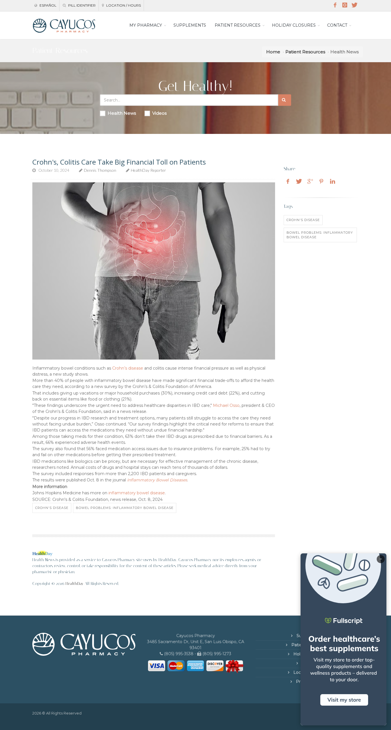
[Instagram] (344, 5)
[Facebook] (335, 5)
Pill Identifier (81, 5)
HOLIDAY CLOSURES (294, 25)
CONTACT (337, 25)
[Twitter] (354, 5)
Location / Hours (123, 5)
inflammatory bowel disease (136, 492)
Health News (122, 113)
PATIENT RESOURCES (237, 25)
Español (47, 5)
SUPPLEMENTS (189, 25)
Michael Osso (226, 405)
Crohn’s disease (127, 368)
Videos (159, 113)
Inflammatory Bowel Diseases (157, 480)
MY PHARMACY (145, 25)
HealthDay (75, 583)
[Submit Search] (284, 100)
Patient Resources (305, 51)
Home (273, 51)
